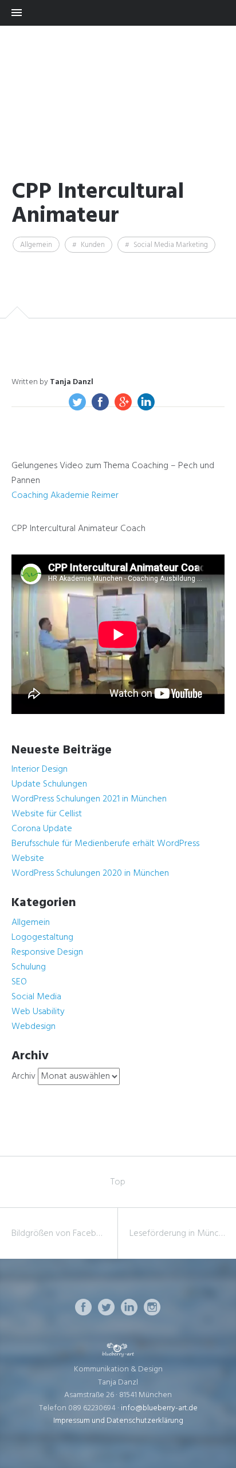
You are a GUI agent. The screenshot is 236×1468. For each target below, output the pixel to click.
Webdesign (33, 1026)
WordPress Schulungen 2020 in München (90, 873)
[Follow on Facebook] (83, 1307)
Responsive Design (47, 952)
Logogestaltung (42, 937)
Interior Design (39, 769)
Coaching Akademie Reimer (65, 495)
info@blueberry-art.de (159, 1408)
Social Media (36, 997)
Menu (118, 13)
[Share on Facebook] (100, 401)
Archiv (23, 1076)
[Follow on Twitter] (106, 1307)
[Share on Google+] (123, 401)
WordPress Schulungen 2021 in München (89, 799)
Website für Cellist (46, 814)
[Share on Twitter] (77, 401)
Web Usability (38, 1011)
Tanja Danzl (71, 382)
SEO (19, 982)
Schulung (28, 967)
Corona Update (41, 828)
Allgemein (36, 245)
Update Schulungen (49, 784)
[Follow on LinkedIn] (129, 1307)
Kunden (93, 245)
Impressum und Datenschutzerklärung (118, 1420)
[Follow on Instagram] (152, 1307)
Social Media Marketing (170, 245)
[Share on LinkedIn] (146, 401)
